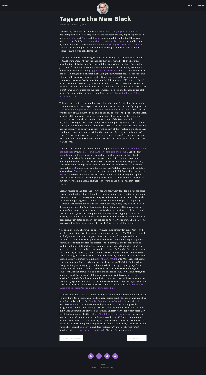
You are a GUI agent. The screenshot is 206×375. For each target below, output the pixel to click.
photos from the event (105, 70)
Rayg (128, 155)
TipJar (201, 5)
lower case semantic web (92, 330)
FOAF (105, 258)
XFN (96, 258)
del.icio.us (71, 38)
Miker (5, 5)
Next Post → (136, 338)
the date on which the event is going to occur (102, 151)
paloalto (63, 174)
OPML (114, 258)
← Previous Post (71, 338)
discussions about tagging (107, 31)
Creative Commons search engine (105, 301)
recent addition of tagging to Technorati (104, 41)
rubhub (74, 304)
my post (115, 148)
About (191, 5)
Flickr (85, 38)
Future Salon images (84, 171)
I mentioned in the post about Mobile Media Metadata (87, 109)
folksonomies (132, 31)
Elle (117, 57)
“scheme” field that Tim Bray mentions (110, 314)
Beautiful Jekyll (108, 368)
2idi (70, 258)
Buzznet (97, 38)
